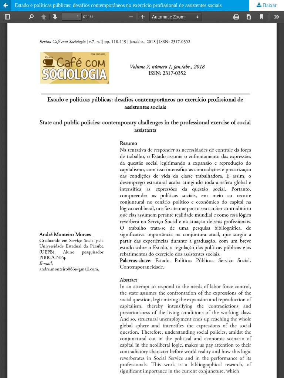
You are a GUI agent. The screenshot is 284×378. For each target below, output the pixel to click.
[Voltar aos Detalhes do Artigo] (5, 5)
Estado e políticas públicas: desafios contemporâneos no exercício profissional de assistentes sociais (118, 5)
